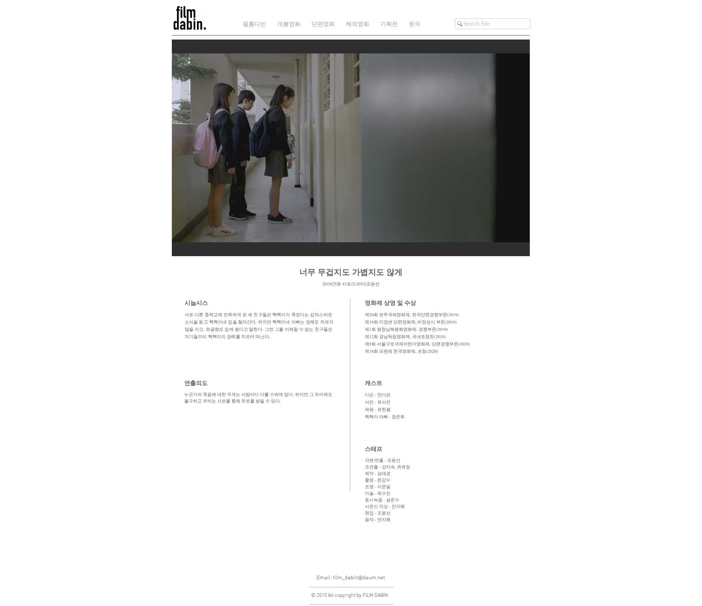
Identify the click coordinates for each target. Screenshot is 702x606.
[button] (323, 24)
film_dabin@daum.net (359, 578)
